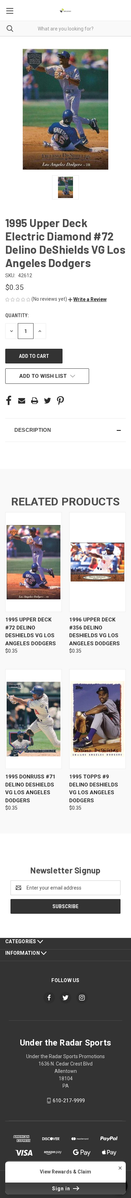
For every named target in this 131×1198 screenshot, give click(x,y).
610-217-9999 (69, 1100)
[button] (87, 299)
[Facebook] (8, 401)
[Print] (34, 401)
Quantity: (17, 315)
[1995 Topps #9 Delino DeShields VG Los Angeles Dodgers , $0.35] (97, 719)
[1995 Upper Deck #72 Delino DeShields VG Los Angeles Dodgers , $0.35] (33, 562)
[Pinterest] (60, 401)
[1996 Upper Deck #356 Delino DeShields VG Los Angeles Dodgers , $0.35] (97, 562)
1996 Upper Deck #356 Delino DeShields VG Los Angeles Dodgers (94, 632)
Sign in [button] (62, 1188)
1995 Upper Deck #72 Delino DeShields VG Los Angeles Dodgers (30, 632)
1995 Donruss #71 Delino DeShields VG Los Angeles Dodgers (30, 789)
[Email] (21, 401)
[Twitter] (47, 401)
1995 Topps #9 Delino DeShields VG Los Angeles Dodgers (93, 789)
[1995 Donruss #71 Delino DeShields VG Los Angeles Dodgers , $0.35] (33, 719)
